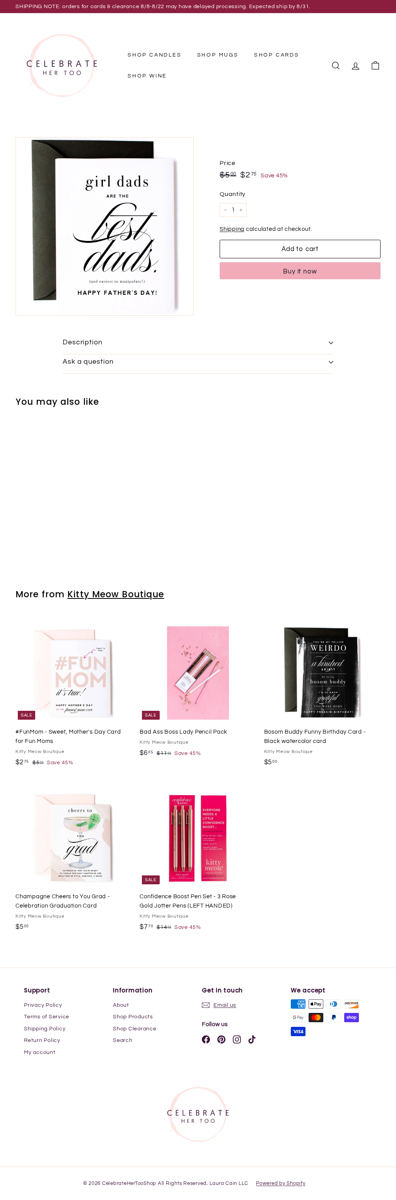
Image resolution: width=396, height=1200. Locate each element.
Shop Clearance (135, 1029)
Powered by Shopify (281, 1183)
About (121, 1005)
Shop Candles (155, 55)
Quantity (233, 194)
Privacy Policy (43, 1005)
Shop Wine (147, 76)
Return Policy (42, 1040)
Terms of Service (46, 1016)
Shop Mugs (218, 55)
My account (40, 1052)
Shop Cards (276, 55)
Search (123, 1040)
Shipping (232, 229)
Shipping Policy (44, 1029)
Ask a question (88, 361)
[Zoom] (104, 226)
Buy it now (300, 271)
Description (82, 342)
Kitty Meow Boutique (115, 594)
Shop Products (133, 1016)
